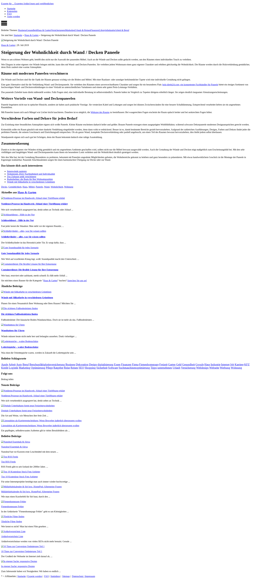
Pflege (49, 367)
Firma (135, 364)
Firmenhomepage (149, 364)
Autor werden (13, 16)
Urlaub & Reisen (82, 30)
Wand (46, 187)
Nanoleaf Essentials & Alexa (14, 447)
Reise (67, 367)
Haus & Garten (44, 30)
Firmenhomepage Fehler (12, 506)
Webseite (214, 367)
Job (232, 364)
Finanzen (94, 30)
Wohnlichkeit (57, 187)
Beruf (26, 364)
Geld (179, 364)
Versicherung (188, 367)
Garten (172, 364)
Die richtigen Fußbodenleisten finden (19, 314)
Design (93, 364)
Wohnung (68, 187)
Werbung (225, 367)
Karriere (239, 364)
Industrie (111, 30)
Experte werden (34, 576)
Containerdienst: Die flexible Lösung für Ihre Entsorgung (29, 269)
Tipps (154, 367)
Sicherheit (101, 367)
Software (113, 367)
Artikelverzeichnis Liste (12, 536)
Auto (19, 364)
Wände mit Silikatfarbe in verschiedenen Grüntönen (31, 182)
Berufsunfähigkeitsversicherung (47, 364)
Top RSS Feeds (8, 461)
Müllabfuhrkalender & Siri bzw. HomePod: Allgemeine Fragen (30, 491)
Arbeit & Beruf (122, 30)
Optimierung (38, 367)
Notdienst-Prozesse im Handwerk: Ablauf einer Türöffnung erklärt (34, 204)
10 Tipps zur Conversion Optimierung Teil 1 (21, 551)
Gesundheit (31, 30)
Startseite (11, 8)
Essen (117, 364)
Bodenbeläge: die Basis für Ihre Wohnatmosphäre (30, 179)
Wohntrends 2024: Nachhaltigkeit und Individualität (31, 174)
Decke (4, 187)
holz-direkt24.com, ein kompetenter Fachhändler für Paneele (190, 84)
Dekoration (82, 364)
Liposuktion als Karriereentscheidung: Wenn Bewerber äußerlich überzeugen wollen (40, 425)
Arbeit (12, 364)
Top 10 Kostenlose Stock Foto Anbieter (19, 476)
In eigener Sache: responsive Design (18, 566)
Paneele (39, 187)
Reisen (74, 367)
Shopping (90, 367)
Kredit (4, 367)
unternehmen (164, 367)
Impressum (90, 576)
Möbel (32, 187)
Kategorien (12, 11)
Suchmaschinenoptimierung (134, 367)
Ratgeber (58, 367)
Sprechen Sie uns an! (77, 280)
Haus (25, 187)
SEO (81, 367)
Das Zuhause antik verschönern (21, 176)
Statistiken (55, 576)
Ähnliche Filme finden (11, 521)
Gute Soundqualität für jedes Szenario (20, 253)
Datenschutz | (78, 576)
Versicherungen (58, 30)
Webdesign (202, 367)
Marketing (70, 30)
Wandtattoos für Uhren (12, 330)
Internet (225, 364)
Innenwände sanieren (17, 171)
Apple (4, 364)
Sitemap (66, 576)
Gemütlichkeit (14, 187)
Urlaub (176, 367)
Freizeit (163, 364)
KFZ (247, 364)
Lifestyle (103, 30)
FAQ (9, 14)
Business (22, 30)
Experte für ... (27, 3)
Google (199, 364)
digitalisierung (105, 364)
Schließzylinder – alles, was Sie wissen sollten (23, 237)
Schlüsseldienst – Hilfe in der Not (17, 220)
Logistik (13, 367)
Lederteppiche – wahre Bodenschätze (19, 347)
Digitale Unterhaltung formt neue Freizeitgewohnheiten (26, 410)
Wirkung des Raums (100, 112)
